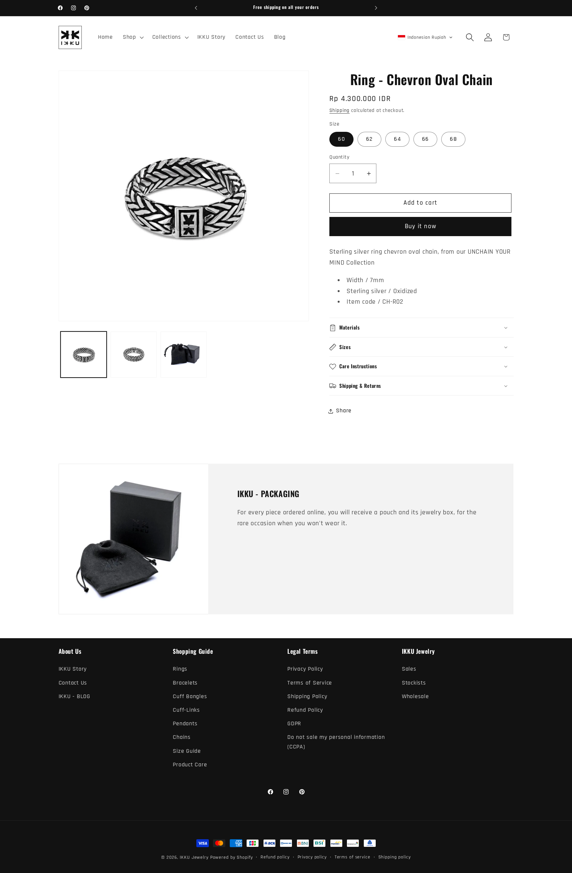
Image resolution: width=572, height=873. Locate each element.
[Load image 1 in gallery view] (84, 355)
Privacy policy (312, 857)
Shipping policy (394, 857)
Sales (409, 669)
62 (369, 139)
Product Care (190, 764)
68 (453, 139)
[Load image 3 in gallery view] (184, 355)
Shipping (339, 111)
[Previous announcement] (196, 8)
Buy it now (421, 227)
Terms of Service (309, 682)
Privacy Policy (305, 669)
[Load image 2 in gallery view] (134, 355)
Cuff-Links (186, 710)
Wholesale (415, 696)
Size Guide (187, 750)
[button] (132, 37)
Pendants (185, 723)
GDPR (294, 723)
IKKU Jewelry (194, 857)
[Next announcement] (376, 8)
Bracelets (185, 682)
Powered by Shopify (231, 857)
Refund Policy (305, 710)
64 (397, 139)
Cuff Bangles (190, 696)
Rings (180, 669)
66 (425, 139)
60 (341, 139)
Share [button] (344, 411)
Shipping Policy (307, 696)
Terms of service (352, 857)
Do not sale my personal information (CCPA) (336, 742)
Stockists (414, 682)
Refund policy (275, 857)
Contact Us (73, 682)
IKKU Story (73, 669)
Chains (182, 737)
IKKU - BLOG (74, 696)
